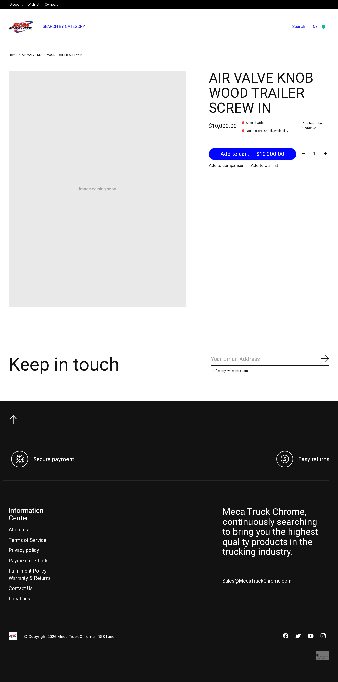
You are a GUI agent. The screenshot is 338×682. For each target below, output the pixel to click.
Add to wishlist (264, 166)
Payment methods (28, 560)
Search (298, 27)
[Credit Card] (322, 658)
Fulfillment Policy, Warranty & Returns (30, 575)
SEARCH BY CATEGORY (64, 27)
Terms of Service (27, 540)
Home (13, 55)
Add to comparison (226, 166)
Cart (321, 27)
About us (18, 529)
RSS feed (106, 637)
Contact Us (21, 588)
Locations (19, 598)
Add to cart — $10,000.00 (252, 154)
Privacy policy (24, 550)
